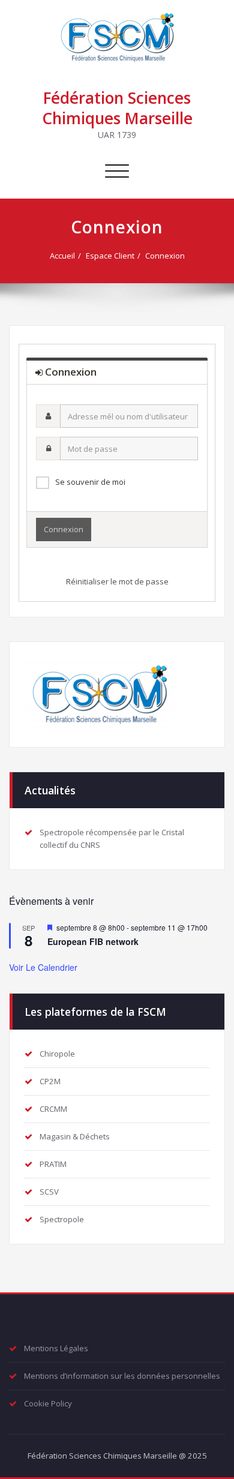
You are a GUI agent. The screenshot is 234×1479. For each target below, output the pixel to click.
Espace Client (110, 255)
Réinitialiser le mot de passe (117, 581)
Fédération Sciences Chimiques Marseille (117, 108)
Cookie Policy (48, 1403)
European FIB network (93, 941)
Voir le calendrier (43, 967)
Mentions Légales (56, 1348)
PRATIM (53, 1164)
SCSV (49, 1191)
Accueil (62, 255)
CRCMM (53, 1108)
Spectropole (62, 1219)
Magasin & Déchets (75, 1136)
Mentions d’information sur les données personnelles (122, 1375)
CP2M (50, 1081)
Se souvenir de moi (90, 481)
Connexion (165, 255)
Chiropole (57, 1053)
